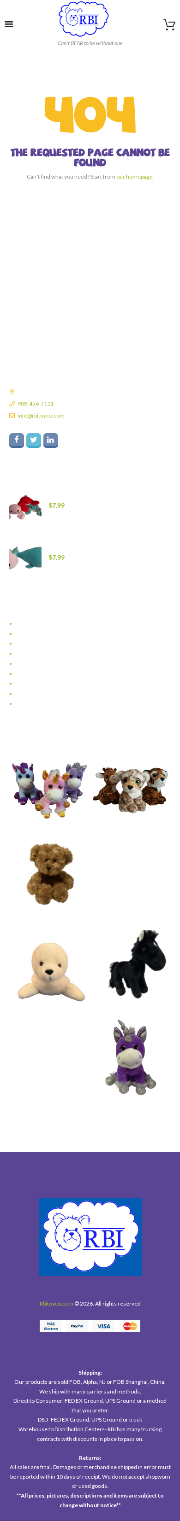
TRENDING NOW (37, 673)
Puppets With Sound (40, 653)
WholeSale (29, 703)
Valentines (29, 683)
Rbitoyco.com (56, 1303)
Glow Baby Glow (35, 633)
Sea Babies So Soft (38, 663)
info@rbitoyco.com (41, 415)
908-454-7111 (36, 403)
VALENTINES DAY (37, 693)
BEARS (24, 623)
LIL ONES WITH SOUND (45, 643)
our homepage (134, 176)
